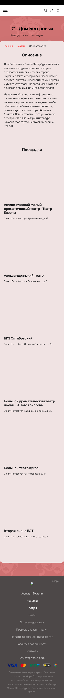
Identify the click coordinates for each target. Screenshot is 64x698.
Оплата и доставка (32, 622)
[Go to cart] (58, 10)
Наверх (55, 581)
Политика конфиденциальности (32, 637)
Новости (32, 601)
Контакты (32, 651)
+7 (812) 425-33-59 (32, 658)
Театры (32, 608)
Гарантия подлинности (32, 644)
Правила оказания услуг (32, 629)
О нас (32, 615)
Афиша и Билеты (32, 593)
